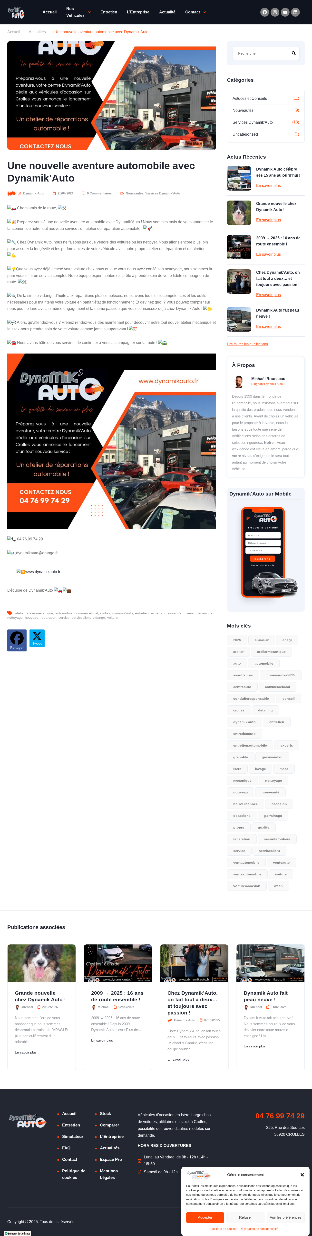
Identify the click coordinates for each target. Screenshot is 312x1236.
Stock (105, 1113)
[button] (302, 1174)
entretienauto (244, 734)
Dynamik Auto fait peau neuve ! (277, 313)
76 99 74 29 (280, 1116)
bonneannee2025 (280, 675)
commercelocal (86, 613)
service (63, 617)
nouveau (31, 617)
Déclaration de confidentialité (259, 1229)
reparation (48, 617)
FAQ (66, 1148)
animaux (262, 640)
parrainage (273, 816)
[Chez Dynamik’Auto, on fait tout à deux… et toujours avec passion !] (239, 281)
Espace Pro (111, 1159)
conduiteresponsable (251, 698)
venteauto (281, 862)
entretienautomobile (250, 745)
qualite (263, 827)
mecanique (204, 613)
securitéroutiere (277, 839)
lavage (260, 769)
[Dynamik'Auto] (16, 12)
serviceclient (81, 617)
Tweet (37, 643)
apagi (287, 640)
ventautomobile (246, 862)
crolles (105, 613)
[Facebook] (264, 12)
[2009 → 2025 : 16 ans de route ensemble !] (239, 247)
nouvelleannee (245, 804)
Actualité (167, 12)
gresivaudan (174, 613)
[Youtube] (285, 12)
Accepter (205, 1218)
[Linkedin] (295, 12)
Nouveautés (134, 193)
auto (237, 663)
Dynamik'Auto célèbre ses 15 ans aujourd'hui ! (278, 172)
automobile (63, 613)
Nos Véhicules (75, 12)
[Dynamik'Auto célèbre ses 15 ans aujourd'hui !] (239, 178)
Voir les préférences (286, 1218)
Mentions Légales (109, 1174)
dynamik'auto (122, 613)
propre (238, 827)
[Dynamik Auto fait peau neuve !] (239, 319)
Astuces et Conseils (250, 98)
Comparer (109, 1125)
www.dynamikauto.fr (42, 572)
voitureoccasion (246, 886)
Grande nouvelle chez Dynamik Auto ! (276, 207)
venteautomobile (247, 874)
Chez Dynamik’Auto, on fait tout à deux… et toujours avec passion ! (278, 278)
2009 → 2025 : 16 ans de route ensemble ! (278, 241)
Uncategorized (245, 134)
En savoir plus (268, 185)
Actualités (37, 32)
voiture (112, 617)
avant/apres (243, 675)
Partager (17, 647)
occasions (242, 816)
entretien (142, 613)
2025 (237, 640)
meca (284, 769)
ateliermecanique (40, 613)
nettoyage (15, 617)
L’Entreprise (138, 12)
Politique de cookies (223, 1229)
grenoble (240, 757)
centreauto (242, 687)
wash (278, 886)
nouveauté (270, 792)
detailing (265, 710)
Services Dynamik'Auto (162, 193)
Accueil (50, 12)
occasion (279, 804)
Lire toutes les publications (247, 344)
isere (189, 613)
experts (156, 613)
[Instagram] (275, 12)
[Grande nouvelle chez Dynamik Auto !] (239, 213)
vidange (99, 617)
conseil (289, 698)
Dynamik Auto (33, 193)
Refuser (245, 1218)
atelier (19, 613)
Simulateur (72, 1136)
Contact (192, 12)
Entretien (108, 12)
